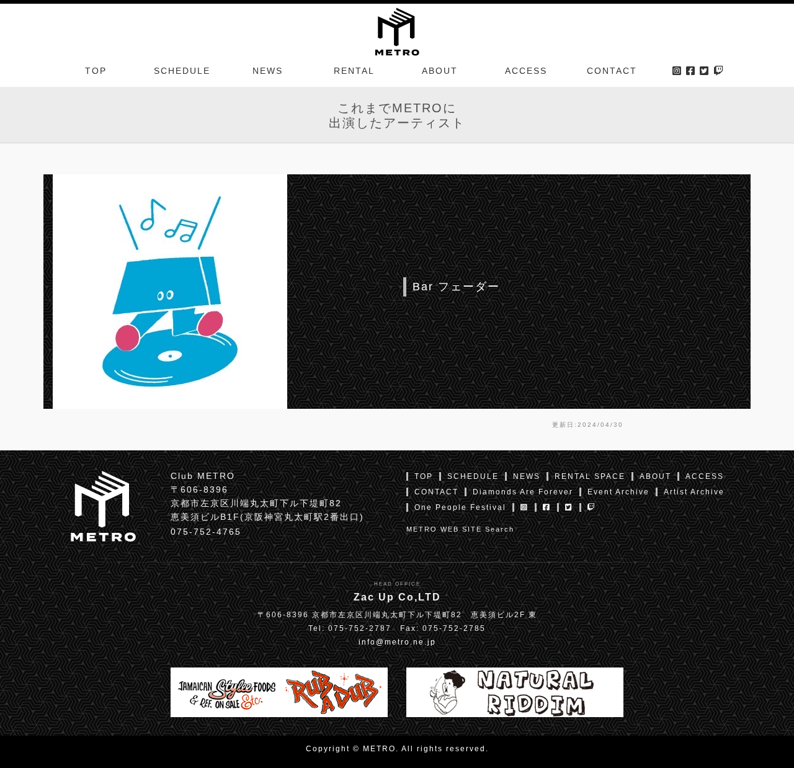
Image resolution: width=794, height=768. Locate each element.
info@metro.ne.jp (397, 642)
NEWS (267, 71)
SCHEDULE (182, 71)
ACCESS (526, 71)
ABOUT (440, 71)
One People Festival (460, 507)
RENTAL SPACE (590, 476)
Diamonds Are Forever (523, 492)
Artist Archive (694, 492)
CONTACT (612, 71)
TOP (96, 71)
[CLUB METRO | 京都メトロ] (396, 30)
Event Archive (618, 492)
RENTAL (354, 71)
